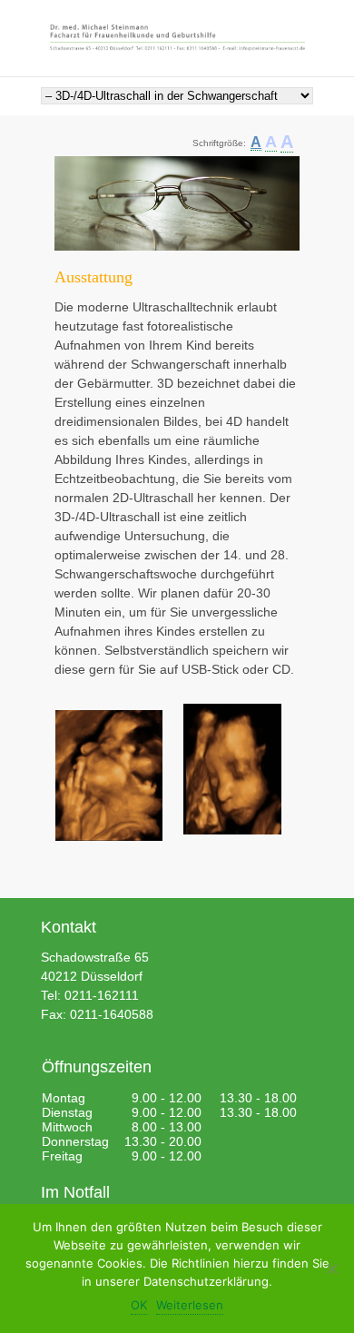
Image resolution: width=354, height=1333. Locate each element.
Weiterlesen (189, 1305)
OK (139, 1305)
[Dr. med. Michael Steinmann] (177, 38)
